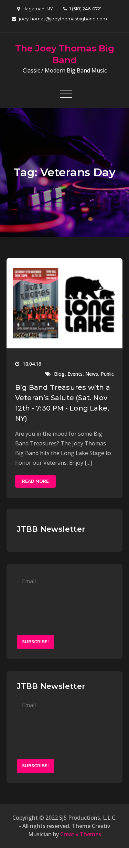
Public (107, 373)
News (91, 373)
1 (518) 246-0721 (85, 8)
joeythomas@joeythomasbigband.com (63, 18)
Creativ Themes (80, 834)
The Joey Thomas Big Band (64, 54)
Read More (35, 481)
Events (75, 373)
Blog (59, 373)
